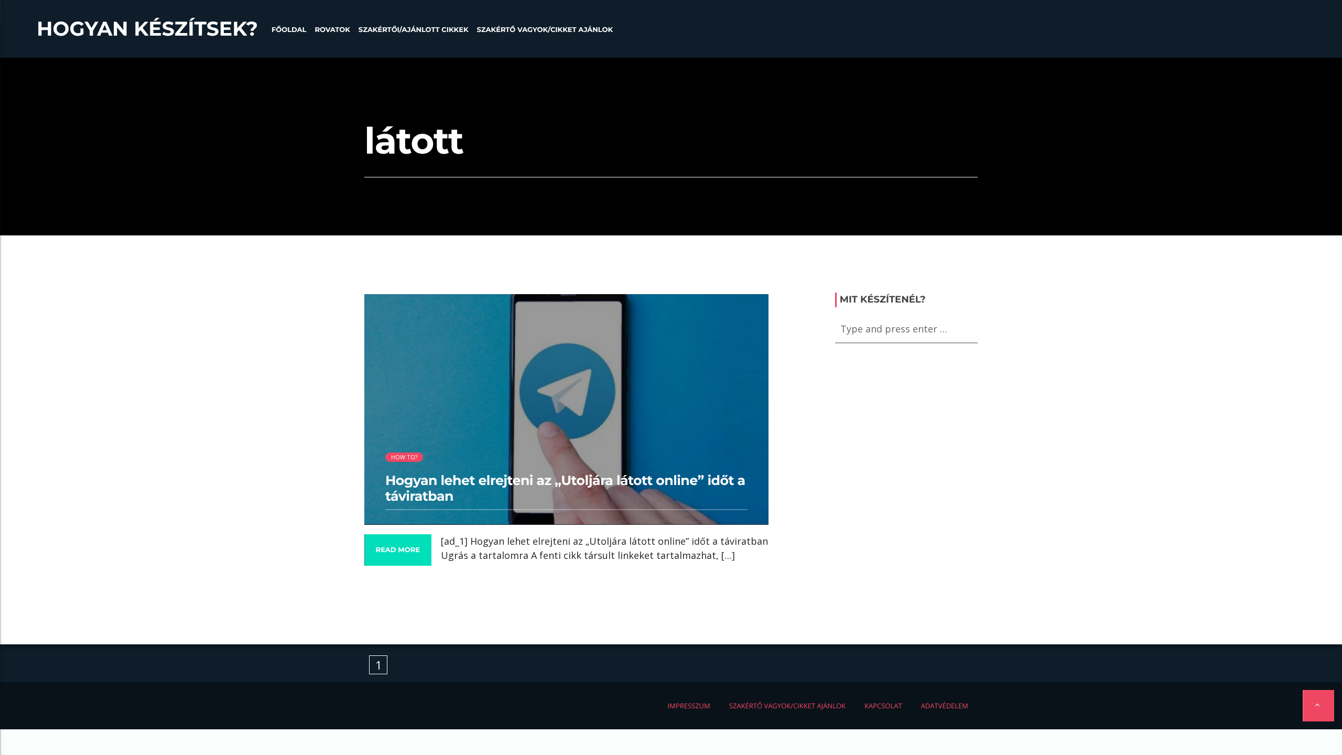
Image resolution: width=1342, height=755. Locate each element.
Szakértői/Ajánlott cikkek (414, 30)
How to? (404, 457)
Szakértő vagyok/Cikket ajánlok (545, 30)
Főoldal (289, 30)
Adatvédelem (944, 705)
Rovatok (332, 30)
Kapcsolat (883, 705)
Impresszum (688, 705)
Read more (398, 550)
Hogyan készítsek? (147, 29)
